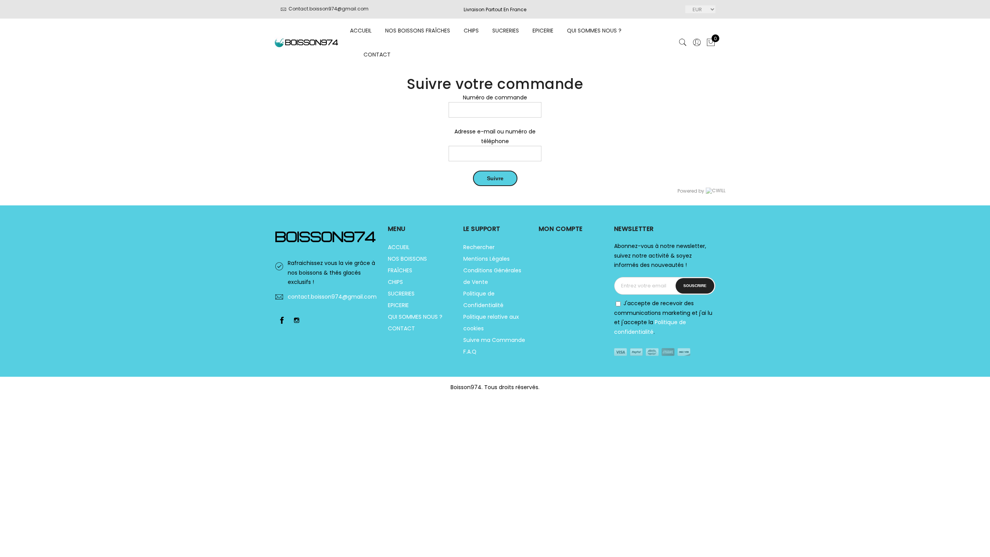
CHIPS (471, 30)
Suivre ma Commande (494, 340)
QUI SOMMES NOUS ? (594, 30)
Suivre (495, 178)
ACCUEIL (361, 30)
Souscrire (695, 286)
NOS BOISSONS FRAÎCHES (417, 30)
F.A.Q (469, 351)
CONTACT (377, 54)
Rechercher (479, 247)
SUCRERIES (505, 30)
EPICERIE (543, 30)
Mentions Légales (486, 259)
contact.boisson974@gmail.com (332, 297)
